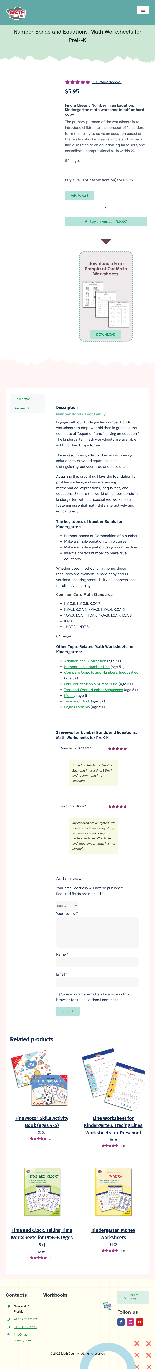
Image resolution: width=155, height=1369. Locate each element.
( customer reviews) (107, 82)
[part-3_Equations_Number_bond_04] (34, 211)
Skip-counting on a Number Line (91, 684)
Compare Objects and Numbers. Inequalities (101, 672)
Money (69, 695)
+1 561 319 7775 (25, 1327)
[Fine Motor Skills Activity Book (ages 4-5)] (41, 1051)
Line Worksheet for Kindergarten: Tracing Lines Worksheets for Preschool (113, 1125)
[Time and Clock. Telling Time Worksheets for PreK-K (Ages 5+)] (41, 1163)
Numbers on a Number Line (87, 666)
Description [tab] (22, 399)
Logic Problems (77, 707)
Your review (67, 913)
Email (62, 974)
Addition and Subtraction (85, 661)
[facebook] (121, 1322)
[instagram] (130, 1322)
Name (62, 954)
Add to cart (79, 195)
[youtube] (139, 1322)
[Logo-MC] (16, 5)
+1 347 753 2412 (25, 1319)
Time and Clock (77, 701)
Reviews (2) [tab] (22, 408)
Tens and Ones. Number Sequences (93, 689)
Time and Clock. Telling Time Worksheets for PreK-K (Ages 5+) (42, 1237)
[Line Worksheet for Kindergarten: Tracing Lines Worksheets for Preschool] (113, 1051)
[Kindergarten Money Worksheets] (113, 1163)
